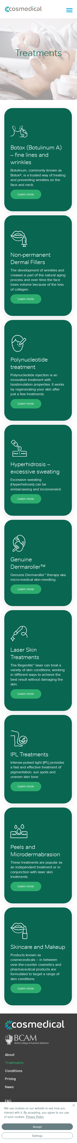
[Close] (71, 1108)
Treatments (14, 1063)
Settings (37, 1136)
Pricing (10, 1079)
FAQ (8, 1101)
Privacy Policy (35, 1117)
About (10, 1055)
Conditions (13, 1071)
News (9, 1087)
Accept (37, 1127)
